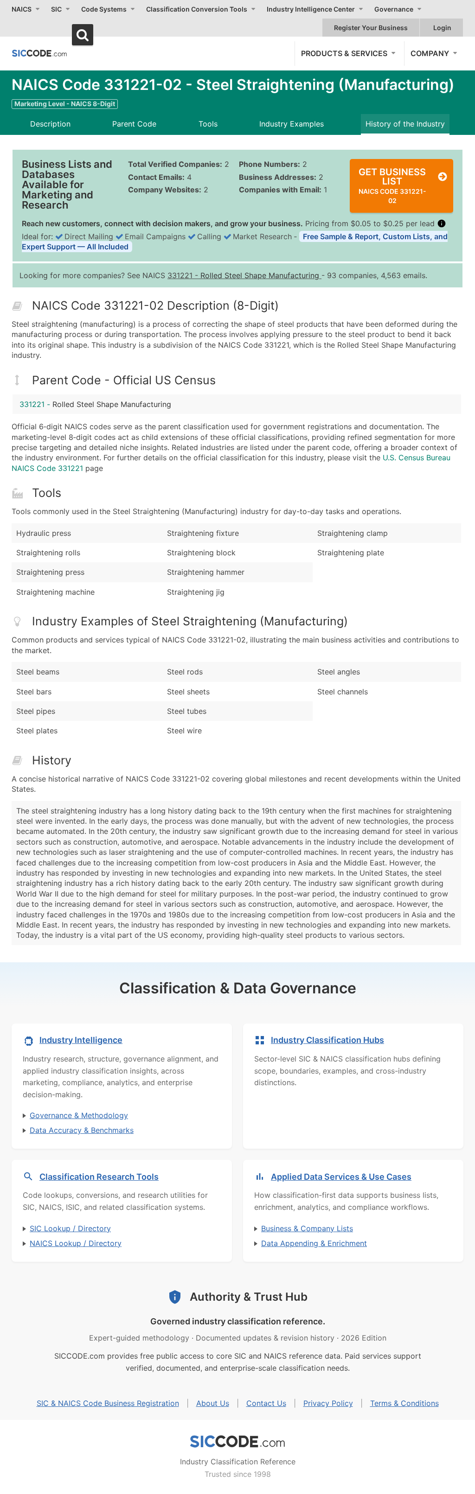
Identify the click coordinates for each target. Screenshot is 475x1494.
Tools (208, 123)
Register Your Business (371, 28)
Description (50, 123)
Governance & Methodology (79, 1115)
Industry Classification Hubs (327, 1040)
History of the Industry (405, 123)
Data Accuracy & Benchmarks (82, 1130)
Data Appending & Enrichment (314, 1243)
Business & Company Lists (307, 1228)
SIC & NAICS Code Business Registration (108, 1403)
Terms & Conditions (404, 1403)
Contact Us (266, 1403)
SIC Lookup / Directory (70, 1228)
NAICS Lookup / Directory (76, 1243)
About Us (212, 1403)
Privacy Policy (328, 1403)
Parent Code (134, 123)
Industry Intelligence (80, 1040)
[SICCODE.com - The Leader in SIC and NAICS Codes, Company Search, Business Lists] (39, 52)
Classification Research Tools (99, 1177)
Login (442, 28)
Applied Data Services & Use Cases (341, 1177)
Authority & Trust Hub (249, 1296)
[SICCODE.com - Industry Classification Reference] (237, 1442)
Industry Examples (291, 123)
